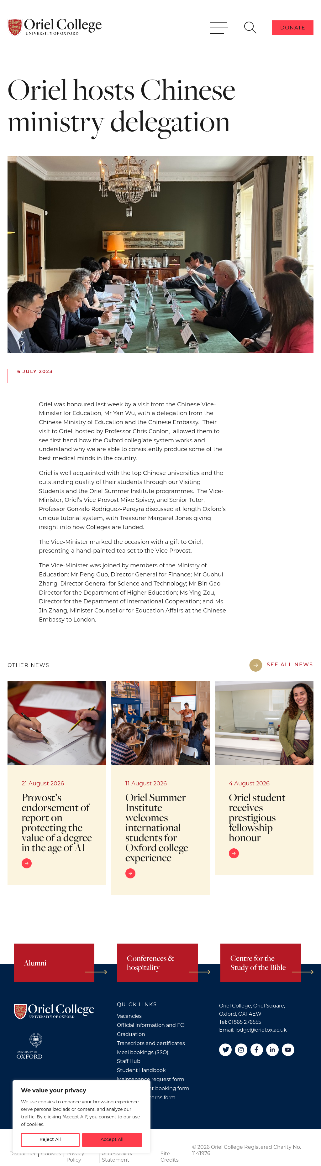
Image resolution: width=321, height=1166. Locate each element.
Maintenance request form (150, 1079)
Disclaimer (22, 1154)
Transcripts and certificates (151, 1043)
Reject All (50, 1139)
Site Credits (169, 1157)
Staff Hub (128, 1061)
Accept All (112, 1139)
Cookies (51, 1154)
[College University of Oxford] (29, 1046)
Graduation (131, 1034)
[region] (81, 1116)
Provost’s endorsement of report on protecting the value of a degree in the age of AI (57, 822)
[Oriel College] (55, 27)
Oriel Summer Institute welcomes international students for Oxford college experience (156, 827)
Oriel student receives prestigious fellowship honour (257, 817)
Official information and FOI (151, 1025)
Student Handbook (141, 1070)
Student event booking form (153, 1088)
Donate (293, 28)
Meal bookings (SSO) (142, 1052)
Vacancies (129, 1016)
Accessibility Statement (117, 1157)
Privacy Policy (75, 1157)
